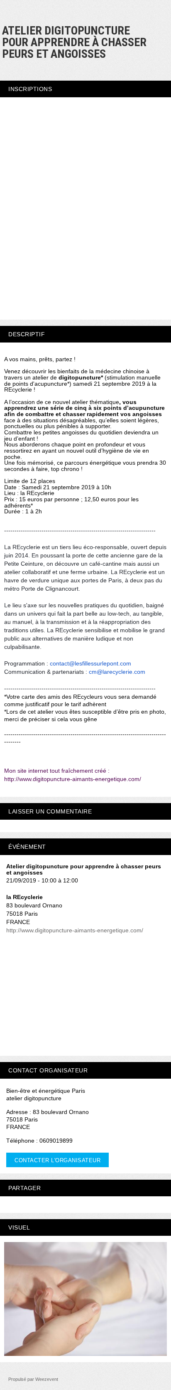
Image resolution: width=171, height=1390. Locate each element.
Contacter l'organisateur (57, 1160)
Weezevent (46, 1379)
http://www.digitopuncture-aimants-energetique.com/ (74, 930)
